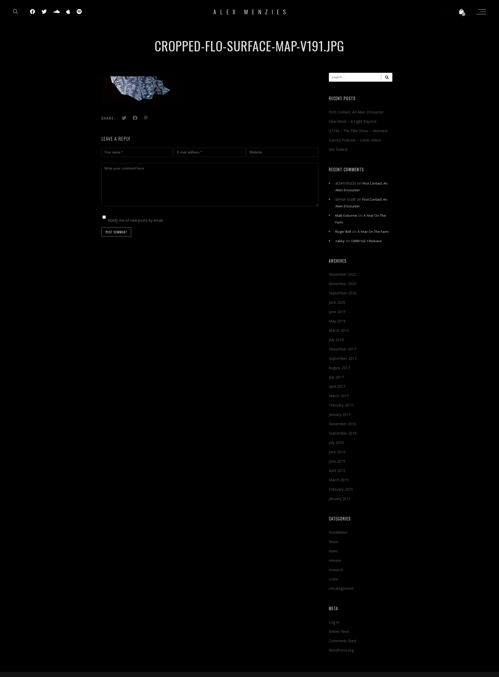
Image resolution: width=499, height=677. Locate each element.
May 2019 (337, 321)
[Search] (386, 77)
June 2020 (337, 302)
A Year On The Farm (373, 231)
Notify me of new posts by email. (135, 220)
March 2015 (339, 479)
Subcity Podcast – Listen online (355, 140)
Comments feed (342, 640)
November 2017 (342, 349)
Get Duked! (338, 149)
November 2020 (342, 283)
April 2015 (337, 470)
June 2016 (337, 451)
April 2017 (337, 386)
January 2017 (340, 414)
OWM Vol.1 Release (366, 241)
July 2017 (336, 377)
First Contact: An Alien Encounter (356, 112)
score (333, 579)
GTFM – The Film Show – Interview (358, 130)
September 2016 (343, 433)
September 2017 (343, 358)
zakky (340, 241)
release (335, 560)
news (333, 551)
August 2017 (339, 367)
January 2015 (340, 498)
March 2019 (339, 330)
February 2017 (341, 405)
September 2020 (343, 292)
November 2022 (342, 274)
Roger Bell (343, 231)
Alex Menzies (251, 12)
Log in (334, 622)
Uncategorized (341, 588)
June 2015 (337, 461)
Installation (338, 532)
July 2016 (336, 442)
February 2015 (341, 489)
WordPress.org (341, 650)
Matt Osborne (346, 215)
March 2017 (339, 395)
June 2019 (337, 311)
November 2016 (342, 423)
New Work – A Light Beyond (352, 121)
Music (334, 541)
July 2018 (336, 339)
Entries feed (339, 631)
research (336, 569)
